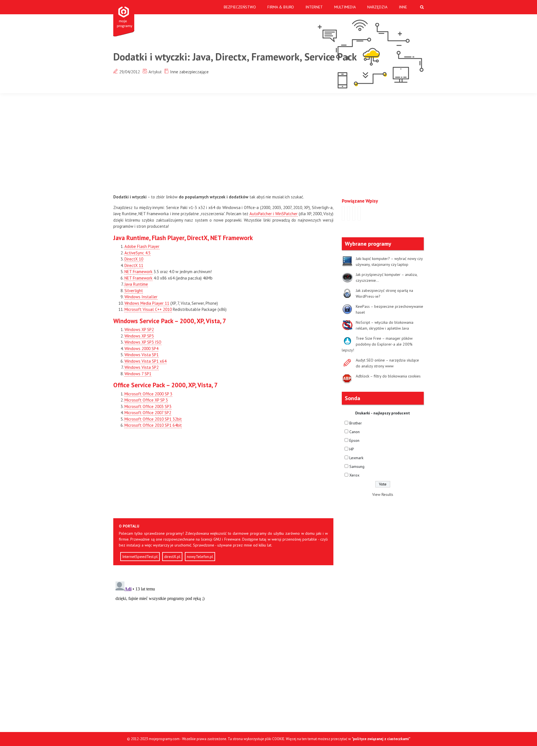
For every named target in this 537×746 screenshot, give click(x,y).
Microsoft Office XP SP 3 (146, 400)
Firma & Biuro (280, 7)
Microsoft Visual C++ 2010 (148, 309)
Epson (354, 440)
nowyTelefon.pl (200, 556)
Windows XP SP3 (139, 336)
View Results (382, 494)
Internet (314, 7)
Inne (403, 7)
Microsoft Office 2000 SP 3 (148, 394)
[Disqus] (223, 649)
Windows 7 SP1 (137, 373)
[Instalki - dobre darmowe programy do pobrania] (124, 18)
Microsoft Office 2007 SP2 (147, 412)
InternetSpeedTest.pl (140, 556)
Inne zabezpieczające (189, 71)
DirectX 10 (133, 259)
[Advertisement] (277, 143)
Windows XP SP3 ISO (142, 342)
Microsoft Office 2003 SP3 (147, 406)
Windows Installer (140, 296)
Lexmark (356, 457)
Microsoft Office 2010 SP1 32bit (153, 419)
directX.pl (172, 556)
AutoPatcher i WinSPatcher (273, 213)
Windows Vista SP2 (141, 367)
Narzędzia (377, 7)
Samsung (356, 466)
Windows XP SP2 (139, 329)
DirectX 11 (133, 265)
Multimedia (345, 7)
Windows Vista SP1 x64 (145, 361)
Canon (354, 431)
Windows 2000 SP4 (141, 348)
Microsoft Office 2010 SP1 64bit (153, 425)
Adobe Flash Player (141, 246)
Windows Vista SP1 (141, 354)
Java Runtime (136, 284)
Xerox (354, 475)
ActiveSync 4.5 (137, 252)
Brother (355, 423)
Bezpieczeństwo (240, 7)
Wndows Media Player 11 (146, 303)
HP (351, 449)
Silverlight (133, 290)
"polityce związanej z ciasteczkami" (381, 738)
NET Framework (138, 271)
